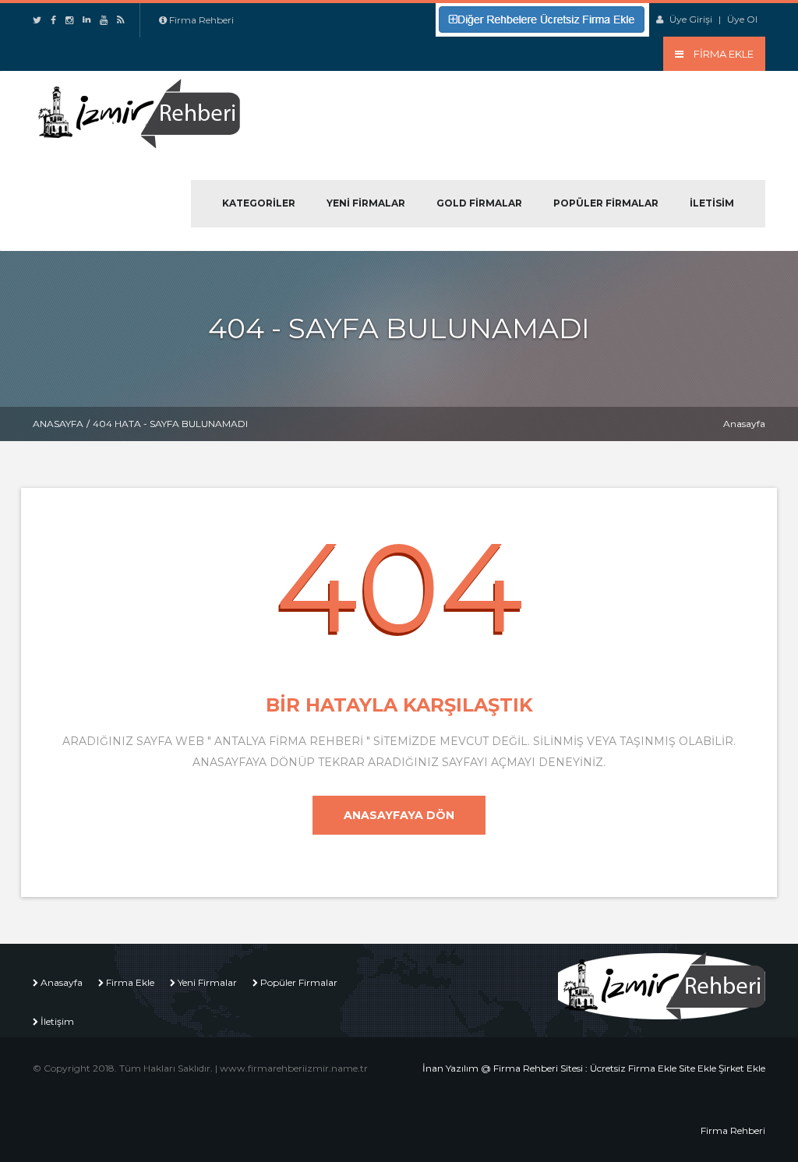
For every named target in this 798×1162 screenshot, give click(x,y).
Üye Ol (742, 19)
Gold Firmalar (479, 203)
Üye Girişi (691, 19)
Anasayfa (58, 423)
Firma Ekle (130, 982)
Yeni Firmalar (366, 203)
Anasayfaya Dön (399, 815)
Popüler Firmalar (606, 203)
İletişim (57, 1021)
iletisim (712, 203)
